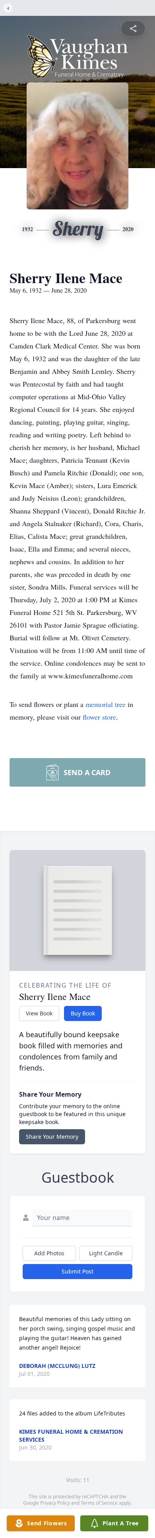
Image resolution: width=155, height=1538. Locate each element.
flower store (99, 717)
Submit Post (77, 1271)
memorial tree (105, 704)
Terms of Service (99, 1503)
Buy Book (83, 1013)
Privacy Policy (55, 1503)
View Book (39, 1013)
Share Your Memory (52, 1136)
